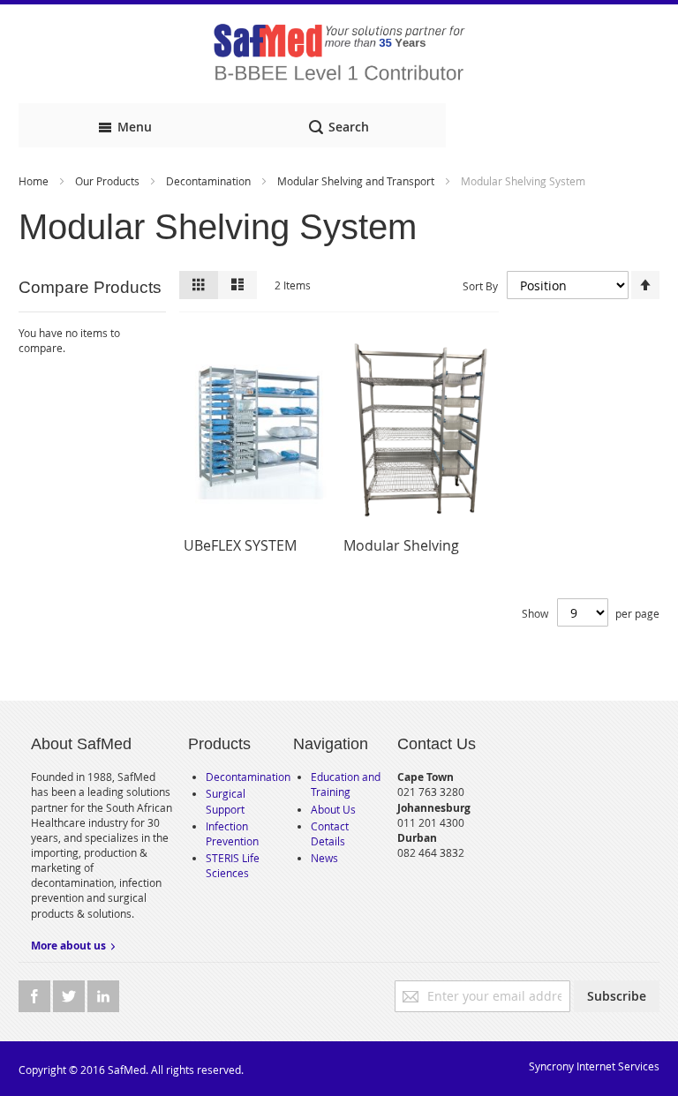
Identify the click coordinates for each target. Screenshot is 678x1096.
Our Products (108, 181)
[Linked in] (103, 996)
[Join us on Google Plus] (70, 996)
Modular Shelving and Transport (357, 181)
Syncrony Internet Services (594, 1066)
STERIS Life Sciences (233, 865)
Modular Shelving (401, 545)
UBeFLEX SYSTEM (240, 545)
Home (35, 181)
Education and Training (345, 784)
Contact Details (330, 833)
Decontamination (209, 181)
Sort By (480, 286)
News (324, 858)
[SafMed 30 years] (339, 54)
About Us (333, 809)
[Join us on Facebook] (36, 996)
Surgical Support (225, 800)
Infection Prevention (232, 833)
